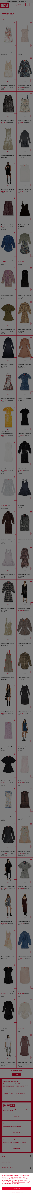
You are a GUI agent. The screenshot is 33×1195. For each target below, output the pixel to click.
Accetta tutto (16, 1188)
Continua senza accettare (16, 1192)
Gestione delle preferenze (18, 1182)
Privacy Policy (8, 1183)
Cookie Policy (16, 1183)
